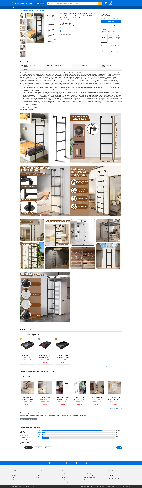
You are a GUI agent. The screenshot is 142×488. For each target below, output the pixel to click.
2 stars (39, 436)
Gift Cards (38, 479)
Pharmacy (58, 8)
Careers (64, 8)
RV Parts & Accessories (34, 10)
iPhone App (111, 470)
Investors (14, 477)
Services (24, 8)
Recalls (61, 475)
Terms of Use (87, 470)
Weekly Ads (90, 463)
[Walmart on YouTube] (115, 479)
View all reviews (25, 442)
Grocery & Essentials (38, 8)
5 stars (39, 430)
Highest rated (38, 447)
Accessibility (63, 477)
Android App (111, 473)
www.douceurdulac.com (76, 31)
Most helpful (48, 447)
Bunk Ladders (58, 69)
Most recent (28, 447)
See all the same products (116, 408)
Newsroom (14, 475)
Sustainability (15, 479)
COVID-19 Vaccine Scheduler (67, 470)
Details (112, 47)
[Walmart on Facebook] (109, 479)
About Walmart (15, 470)
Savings (30, 8)
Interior (42, 10)
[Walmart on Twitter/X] (112, 479)
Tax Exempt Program (65, 482)
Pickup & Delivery (49, 8)
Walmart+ (38, 477)
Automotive (25, 10)
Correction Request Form (28, 419)
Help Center (70, 463)
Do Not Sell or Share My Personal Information (95, 479)
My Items (70, 8)
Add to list (106, 51)
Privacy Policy (87, 473)
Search (119, 447)
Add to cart (110, 21)
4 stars (39, 432)
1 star (40, 438)
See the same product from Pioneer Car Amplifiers (110, 366)
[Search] (100, 3)
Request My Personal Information (92, 477)
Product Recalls (63, 479)
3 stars (39, 434)
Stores (37, 473)
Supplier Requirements (17, 482)
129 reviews (70, 19)
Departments (17, 8)
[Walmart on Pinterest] (118, 479)
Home (21, 10)
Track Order (80, 463)
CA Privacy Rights (88, 475)
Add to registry (116, 51)
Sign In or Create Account (57, 463)
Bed (53, 69)
